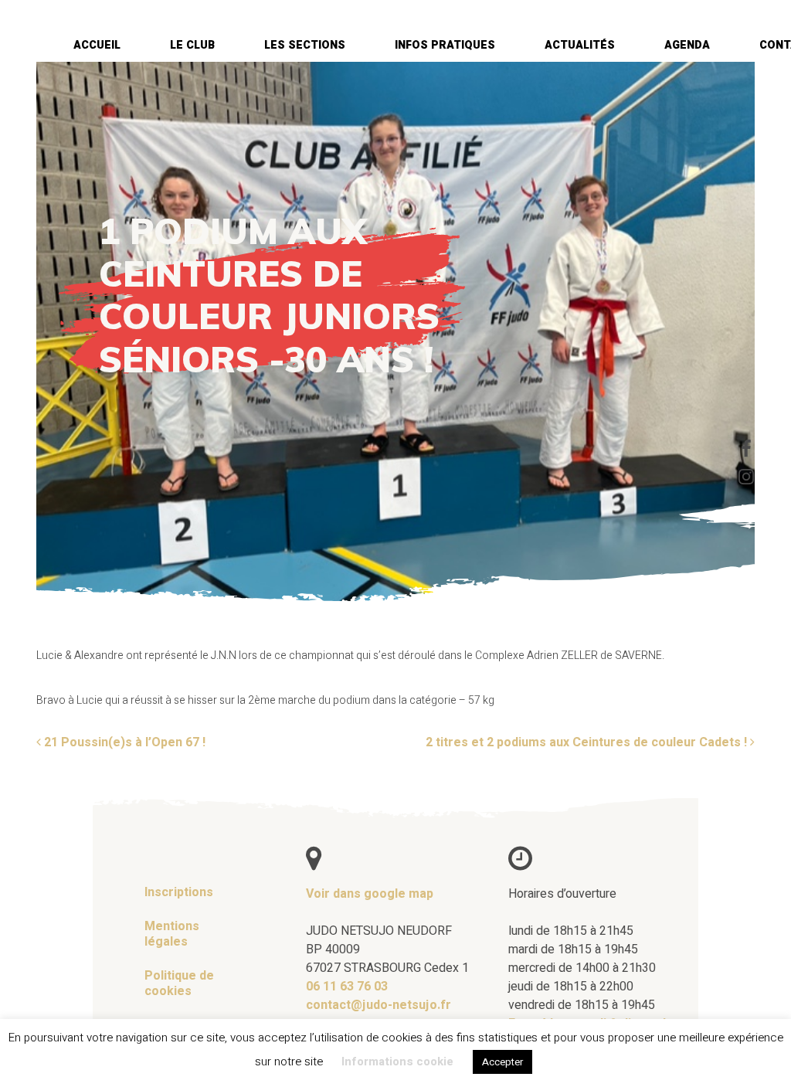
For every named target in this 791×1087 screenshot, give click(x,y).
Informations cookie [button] (397, 1061)
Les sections (304, 45)
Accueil (97, 45)
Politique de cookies (179, 983)
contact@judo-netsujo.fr (378, 1004)
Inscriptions (178, 891)
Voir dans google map (369, 893)
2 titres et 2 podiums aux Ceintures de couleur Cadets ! (588, 741)
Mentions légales (171, 933)
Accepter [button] (502, 1062)
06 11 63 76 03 (347, 986)
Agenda (687, 45)
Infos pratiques (445, 45)
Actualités (580, 45)
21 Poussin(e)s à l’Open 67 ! (123, 741)
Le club (192, 45)
